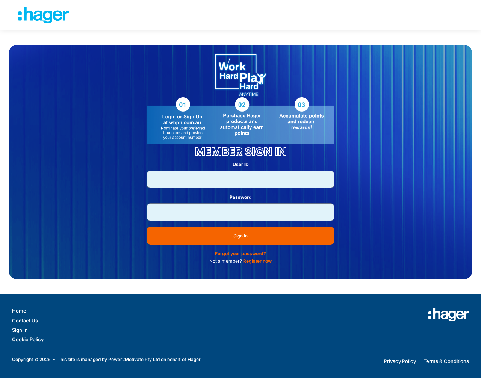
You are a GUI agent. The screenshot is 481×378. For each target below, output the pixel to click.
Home (19, 311)
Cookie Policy (28, 339)
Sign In (240, 236)
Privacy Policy (400, 361)
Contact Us (25, 321)
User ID (241, 164)
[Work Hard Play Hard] (448, 314)
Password (241, 197)
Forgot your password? (240, 253)
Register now (257, 261)
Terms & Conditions (446, 361)
